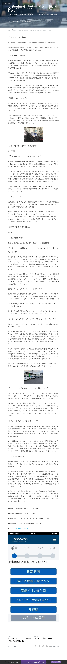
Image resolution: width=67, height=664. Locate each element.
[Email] (47, 646)
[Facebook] (35, 646)
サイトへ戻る (8, 3)
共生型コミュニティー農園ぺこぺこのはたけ (20, 639)
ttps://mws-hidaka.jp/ (21, 528)
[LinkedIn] (43, 646)
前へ (10, 636)
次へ (35, 636)
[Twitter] (39, 646)
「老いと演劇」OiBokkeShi (45, 638)
